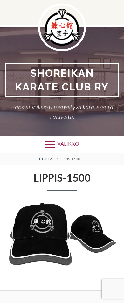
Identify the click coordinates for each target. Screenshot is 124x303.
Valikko (68, 144)
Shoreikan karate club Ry (62, 80)
